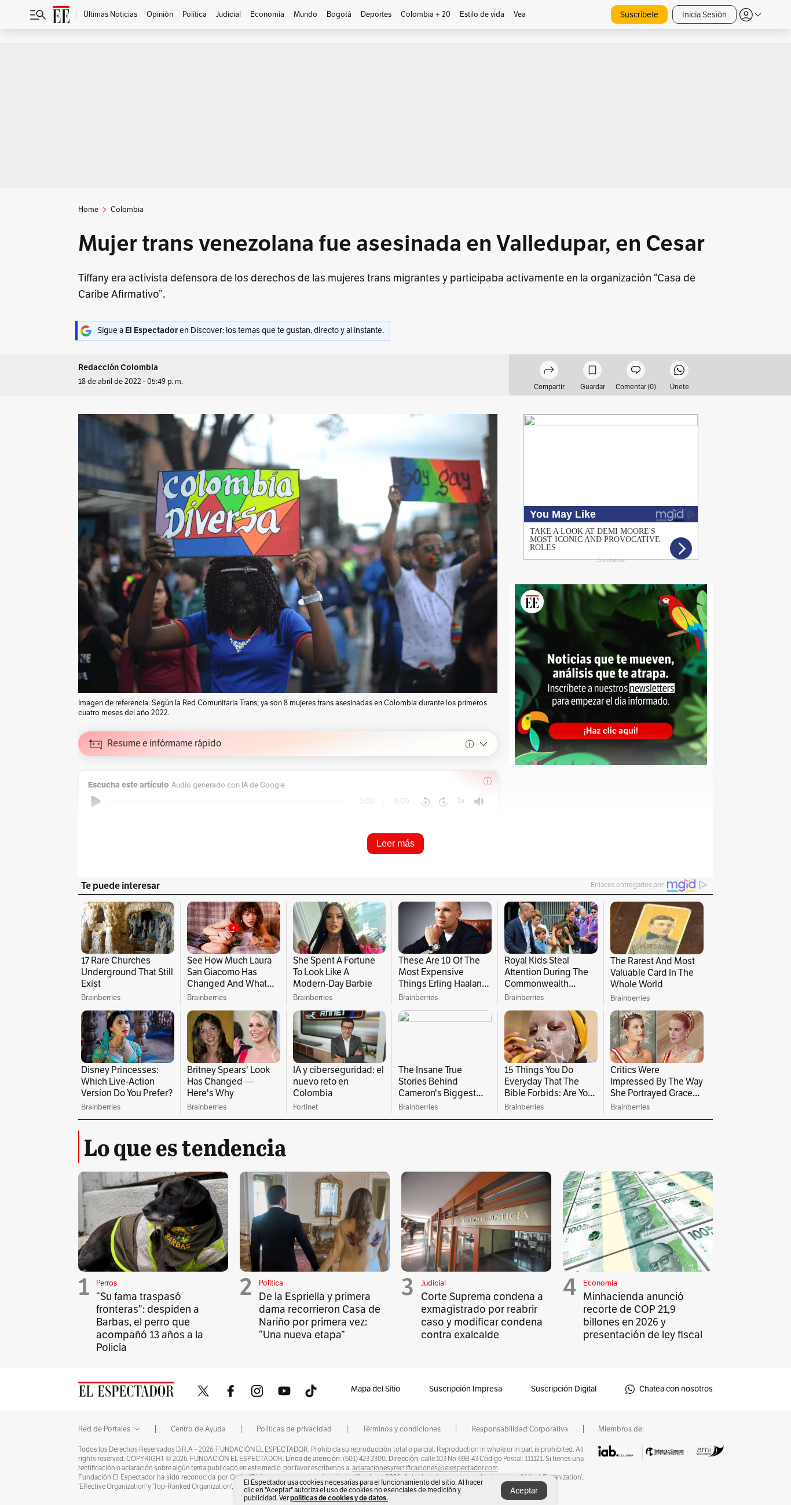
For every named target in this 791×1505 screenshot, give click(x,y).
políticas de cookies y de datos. (339, 1497)
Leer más (395, 843)
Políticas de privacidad (294, 1429)
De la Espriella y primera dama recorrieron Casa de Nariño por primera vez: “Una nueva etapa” (319, 1315)
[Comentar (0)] (636, 372)
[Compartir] (549, 372)
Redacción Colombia (118, 367)
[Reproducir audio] (95, 801)
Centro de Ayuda (198, 1429)
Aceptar (524, 1491)
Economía (600, 1283)
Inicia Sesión (704, 15)
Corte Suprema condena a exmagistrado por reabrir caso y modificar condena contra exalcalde (482, 1315)
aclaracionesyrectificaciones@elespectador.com (425, 1468)
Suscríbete (639, 15)
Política (271, 1283)
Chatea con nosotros (676, 1389)
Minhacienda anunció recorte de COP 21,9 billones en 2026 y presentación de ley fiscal (642, 1315)
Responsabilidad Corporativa (519, 1429)
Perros (106, 1283)
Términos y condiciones (401, 1429)
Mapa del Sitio (375, 1389)
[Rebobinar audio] (425, 801)
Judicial (433, 1283)
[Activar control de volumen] (479, 801)
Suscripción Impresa (465, 1389)
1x (461, 800)
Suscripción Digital (563, 1389)
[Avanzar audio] (443, 801)
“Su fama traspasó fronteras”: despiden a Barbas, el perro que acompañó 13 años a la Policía (149, 1322)
